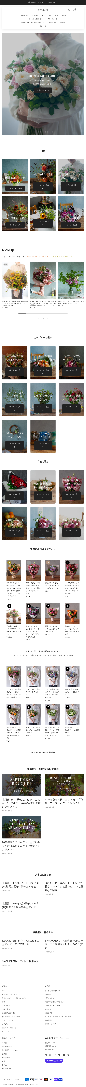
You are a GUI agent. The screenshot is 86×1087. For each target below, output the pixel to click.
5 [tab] (47, 131)
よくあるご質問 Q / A (52, 991)
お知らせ (62, 22)
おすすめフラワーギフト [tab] (13, 256)
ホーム (4, 991)
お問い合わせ (49, 998)
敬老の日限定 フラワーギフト (29, 15)
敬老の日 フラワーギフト (11, 994)
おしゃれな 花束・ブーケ (36, 19)
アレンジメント (52, 19)
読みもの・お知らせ (9, 1028)
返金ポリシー (49, 1009)
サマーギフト (6, 1069)
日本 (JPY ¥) (6, 1080)
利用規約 (48, 994)
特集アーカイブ (50, 1024)
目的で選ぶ (6, 1005)
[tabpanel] (43, 285)
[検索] (69, 10)
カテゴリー (52, 22)
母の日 (4, 1043)
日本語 (17, 1080)
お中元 (4, 1065)
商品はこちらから (43, 90)
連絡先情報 (49, 1020)
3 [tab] (43, 131)
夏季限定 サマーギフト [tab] (62, 256)
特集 (43, 15)
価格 (56, 15)
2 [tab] (40, 131)
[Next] (70, 2)
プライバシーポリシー (52, 1005)
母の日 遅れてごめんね (10, 1050)
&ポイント (43, 26)
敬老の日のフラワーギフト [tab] (38, 256)
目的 (50, 15)
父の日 (4, 1054)
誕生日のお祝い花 (8, 1013)
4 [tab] (45, 131)
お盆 (3, 1061)
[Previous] (16, 2)
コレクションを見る (15, 188)
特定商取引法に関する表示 (54, 1002)
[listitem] (43, 2)
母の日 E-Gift (7, 1046)
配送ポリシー (49, 1013)
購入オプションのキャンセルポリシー (58, 1017)
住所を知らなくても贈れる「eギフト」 (33, 22)
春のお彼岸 (6, 1057)
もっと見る (42, 318)
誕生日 (64, 15)
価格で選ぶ (6, 1009)
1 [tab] (38, 131)
